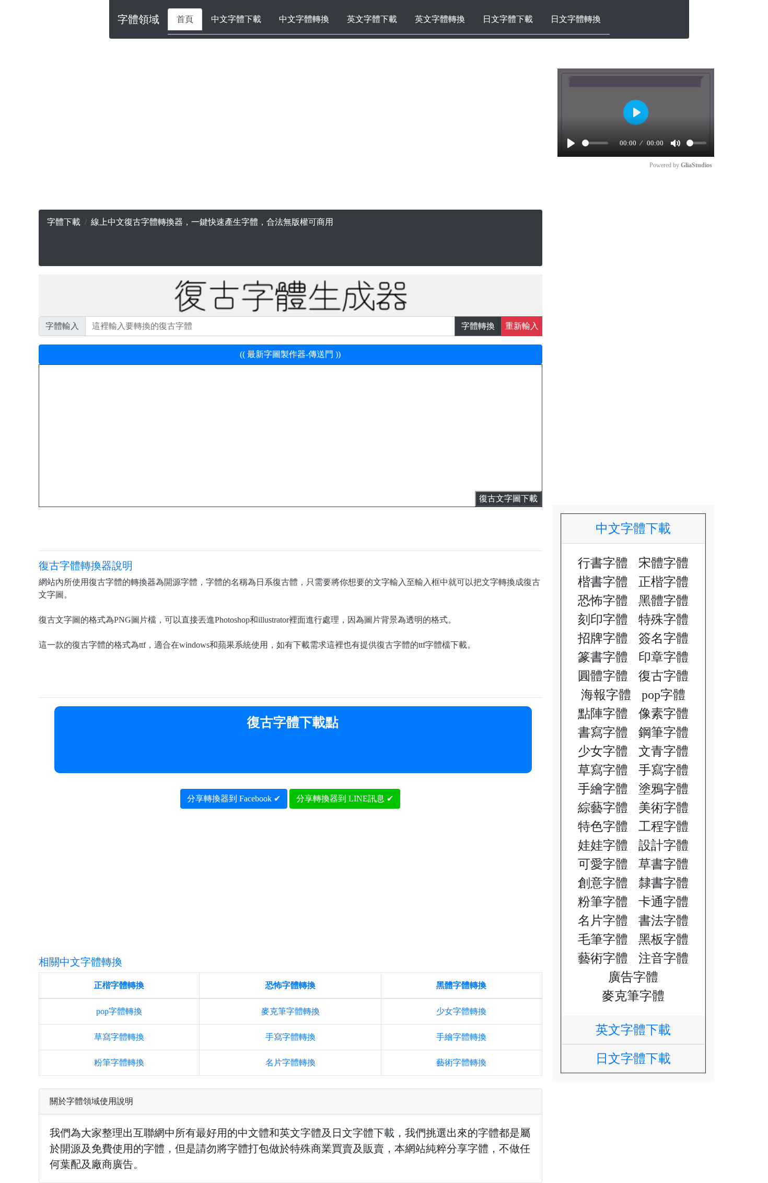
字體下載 (63, 221)
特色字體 (603, 826)
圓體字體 (603, 676)
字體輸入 (62, 325)
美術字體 (663, 807)
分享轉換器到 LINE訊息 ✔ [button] (344, 798)
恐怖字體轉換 (290, 985)
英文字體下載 (372, 19)
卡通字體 (663, 902)
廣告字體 (633, 977)
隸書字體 (663, 883)
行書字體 (603, 563)
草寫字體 (603, 770)
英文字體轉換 (440, 19)
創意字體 (603, 883)
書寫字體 (603, 732)
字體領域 (138, 19)
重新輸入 (522, 325)
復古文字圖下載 (508, 498)
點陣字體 (603, 713)
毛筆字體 (603, 939)
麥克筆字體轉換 (290, 1011)
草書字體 (663, 864)
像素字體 (663, 713)
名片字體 (603, 920)
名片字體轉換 (290, 1062)
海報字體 (606, 695)
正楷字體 (663, 582)
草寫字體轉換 (119, 1036)
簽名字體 (663, 638)
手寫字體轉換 (290, 1036)
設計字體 (663, 845)
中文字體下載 (236, 19)
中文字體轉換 (304, 19)
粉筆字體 (603, 902)
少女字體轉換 (461, 1011)
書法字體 (663, 920)
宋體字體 (663, 563)
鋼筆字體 (663, 732)
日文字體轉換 (576, 19)
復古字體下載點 (293, 722)
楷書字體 (603, 582)
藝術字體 (603, 958)
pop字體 (663, 695)
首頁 (185, 19)
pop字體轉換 (119, 1011)
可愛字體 (603, 864)
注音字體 (663, 958)
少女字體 (603, 751)
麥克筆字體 (633, 996)
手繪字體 (603, 789)
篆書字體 (603, 657)
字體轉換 (478, 325)
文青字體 (663, 751)
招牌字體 (603, 638)
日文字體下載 (508, 19)
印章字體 (663, 657)
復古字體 (663, 676)
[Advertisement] (290, 136)
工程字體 (663, 826)
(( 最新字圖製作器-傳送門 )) (290, 354)
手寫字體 (663, 770)
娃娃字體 (603, 845)
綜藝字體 (603, 807)
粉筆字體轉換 (119, 1062)
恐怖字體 (603, 600)
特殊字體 (663, 619)
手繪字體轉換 (461, 1036)
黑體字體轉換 (461, 985)
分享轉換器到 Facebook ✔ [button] (234, 798)
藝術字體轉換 (461, 1062)
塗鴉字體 (663, 789)
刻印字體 (603, 619)
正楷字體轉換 (119, 985)
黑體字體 (663, 600)
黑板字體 (663, 939)
